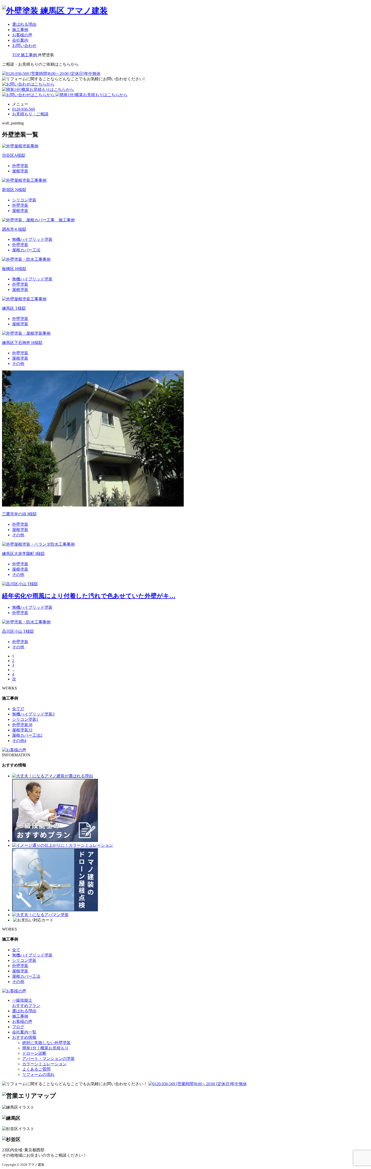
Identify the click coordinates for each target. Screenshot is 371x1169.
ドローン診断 (34, 1053)
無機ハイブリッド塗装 (33, 714)
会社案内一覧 (24, 1032)
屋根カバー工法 (27, 735)
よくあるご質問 (36, 1069)
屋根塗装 (22, 730)
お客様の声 (22, 35)
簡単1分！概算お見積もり (45, 1048)
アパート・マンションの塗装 (48, 1058)
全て (18, 709)
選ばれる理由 (24, 24)
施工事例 (20, 30)
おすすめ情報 (24, 1037)
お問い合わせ (24, 45)
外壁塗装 (22, 725)
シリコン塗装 (25, 719)
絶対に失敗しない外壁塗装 (46, 1043)
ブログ (18, 1027)
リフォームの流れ (38, 1074)
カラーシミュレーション (44, 1064)
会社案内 (20, 40)
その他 (19, 740)
